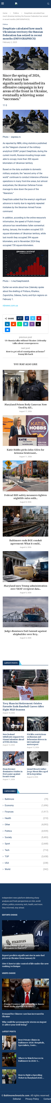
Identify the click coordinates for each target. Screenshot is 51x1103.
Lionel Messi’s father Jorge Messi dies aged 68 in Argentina (37, 771)
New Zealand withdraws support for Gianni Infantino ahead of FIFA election (13, 738)
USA (26, 863)
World (26, 869)
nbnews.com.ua (10, 305)
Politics (16, 13)
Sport (26, 843)
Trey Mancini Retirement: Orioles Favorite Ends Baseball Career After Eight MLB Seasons (23, 706)
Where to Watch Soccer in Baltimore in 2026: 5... (30, 1059)
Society (26, 837)
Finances (26, 811)
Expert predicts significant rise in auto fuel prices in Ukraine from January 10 (23, 956)
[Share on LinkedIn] (7, 324)
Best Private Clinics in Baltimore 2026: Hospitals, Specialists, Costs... (31, 1042)
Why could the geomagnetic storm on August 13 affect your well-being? (24, 1023)
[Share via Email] (7, 330)
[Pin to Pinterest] (38, 318)
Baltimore (26, 799)
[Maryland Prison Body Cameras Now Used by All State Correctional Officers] (25, 385)
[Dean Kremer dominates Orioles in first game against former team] (13, 758)
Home (5, 13)
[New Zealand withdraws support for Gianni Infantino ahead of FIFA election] (13, 724)
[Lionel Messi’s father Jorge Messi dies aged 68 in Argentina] (37, 758)
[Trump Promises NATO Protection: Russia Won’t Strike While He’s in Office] (25, 994)
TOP (26, 856)
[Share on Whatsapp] (19, 324)
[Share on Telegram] (25, 324)
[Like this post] (21, 318)
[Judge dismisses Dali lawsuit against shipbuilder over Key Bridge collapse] (25, 612)
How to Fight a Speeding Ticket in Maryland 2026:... (31, 1076)
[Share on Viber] (32, 324)
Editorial (17, 1099)
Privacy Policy (32, 1099)
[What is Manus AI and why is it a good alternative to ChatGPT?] (25, 935)
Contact (47, 1099)
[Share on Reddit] (13, 324)
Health (26, 818)
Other (26, 824)
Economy (26, 805)
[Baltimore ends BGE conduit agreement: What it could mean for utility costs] (25, 521)
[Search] (48, 4)
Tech (26, 850)
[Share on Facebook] (27, 318)
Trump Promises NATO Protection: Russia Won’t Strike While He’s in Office (24, 1005)
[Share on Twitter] (32, 318)
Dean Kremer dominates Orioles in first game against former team (12, 773)
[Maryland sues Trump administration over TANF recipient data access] (25, 566)
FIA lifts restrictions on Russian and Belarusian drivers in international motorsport (37, 739)
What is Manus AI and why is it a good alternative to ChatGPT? (21, 947)
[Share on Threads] (38, 324)
